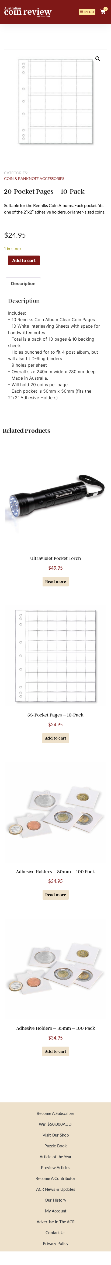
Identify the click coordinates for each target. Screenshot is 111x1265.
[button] (98, 59)
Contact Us (55, 1232)
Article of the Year (56, 1156)
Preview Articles (55, 1167)
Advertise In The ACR (56, 1221)
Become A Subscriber (55, 1113)
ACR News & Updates (55, 1189)
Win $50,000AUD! (55, 1124)
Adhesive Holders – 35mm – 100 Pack (55, 1028)
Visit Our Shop (56, 1135)
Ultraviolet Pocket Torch (55, 558)
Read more (55, 581)
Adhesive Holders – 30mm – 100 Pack (55, 871)
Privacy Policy (55, 1243)
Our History (55, 1200)
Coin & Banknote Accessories (34, 178)
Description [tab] (23, 283)
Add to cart (24, 260)
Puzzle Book (55, 1145)
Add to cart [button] (55, 738)
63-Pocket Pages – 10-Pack (55, 715)
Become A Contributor (55, 1178)
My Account (55, 1211)
